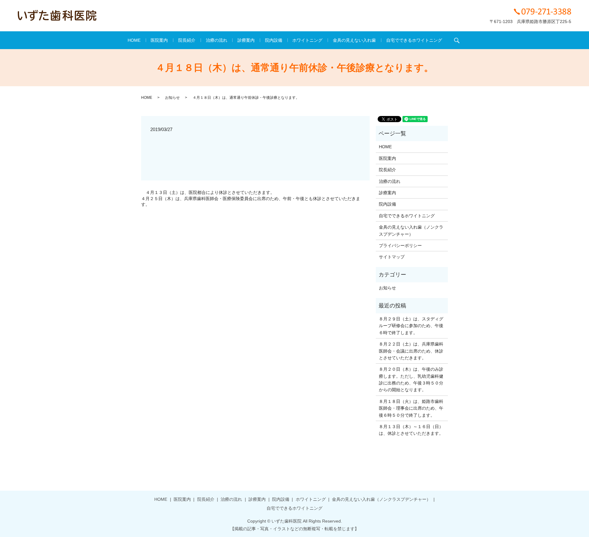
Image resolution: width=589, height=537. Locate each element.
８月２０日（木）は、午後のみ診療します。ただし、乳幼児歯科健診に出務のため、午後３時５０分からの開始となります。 (411, 379)
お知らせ (172, 97)
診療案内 (246, 40)
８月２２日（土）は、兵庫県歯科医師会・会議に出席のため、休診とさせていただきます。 (411, 351)
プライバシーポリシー (400, 245)
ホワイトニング (307, 40)
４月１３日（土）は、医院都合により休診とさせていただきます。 (210, 192)
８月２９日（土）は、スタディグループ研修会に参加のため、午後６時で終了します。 (411, 325)
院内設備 (273, 40)
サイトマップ (392, 256)
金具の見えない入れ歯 (354, 40)
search (456, 40)
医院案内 (159, 40)
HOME (134, 40)
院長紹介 (186, 40)
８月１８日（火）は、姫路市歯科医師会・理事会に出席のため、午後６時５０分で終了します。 (411, 408)
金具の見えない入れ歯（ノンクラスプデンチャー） (411, 230)
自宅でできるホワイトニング (414, 40)
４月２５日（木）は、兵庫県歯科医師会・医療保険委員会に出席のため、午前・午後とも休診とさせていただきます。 (250, 201)
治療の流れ (216, 40)
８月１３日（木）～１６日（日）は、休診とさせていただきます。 (411, 430)
